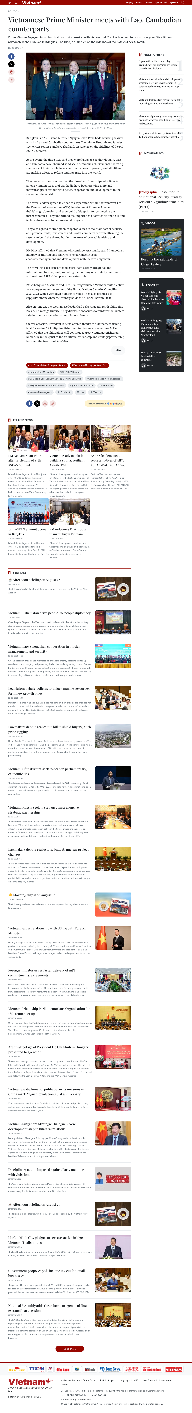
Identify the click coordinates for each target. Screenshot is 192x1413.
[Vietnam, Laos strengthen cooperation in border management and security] (113, 656)
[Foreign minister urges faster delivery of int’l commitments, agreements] (113, 980)
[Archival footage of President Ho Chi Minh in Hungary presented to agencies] (113, 1057)
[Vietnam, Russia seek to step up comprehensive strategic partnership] (113, 817)
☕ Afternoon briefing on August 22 (34, 579)
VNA (136, 1380)
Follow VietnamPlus (97, 403)
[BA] (174, 1369)
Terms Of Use (89, 1380)
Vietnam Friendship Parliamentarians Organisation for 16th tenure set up (49, 1011)
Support (111, 1380)
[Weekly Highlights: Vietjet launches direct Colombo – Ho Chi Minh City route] (174, 297)
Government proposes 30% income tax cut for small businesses (46, 1273)
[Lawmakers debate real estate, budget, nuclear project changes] (113, 859)
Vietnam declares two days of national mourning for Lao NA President (159, 101)
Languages (124, 1380)
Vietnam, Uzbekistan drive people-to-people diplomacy (49, 613)
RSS (102, 1380)
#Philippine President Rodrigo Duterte (46, 385)
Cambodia (65, 392)
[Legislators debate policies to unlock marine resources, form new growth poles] (113, 698)
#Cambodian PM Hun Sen (41, 371)
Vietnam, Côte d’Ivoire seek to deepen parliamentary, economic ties (47, 771)
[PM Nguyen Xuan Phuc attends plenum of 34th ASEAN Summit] (28, 438)
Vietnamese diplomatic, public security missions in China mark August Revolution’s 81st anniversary (46, 1091)
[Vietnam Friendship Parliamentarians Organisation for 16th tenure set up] (113, 1018)
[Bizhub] (90, 1369)
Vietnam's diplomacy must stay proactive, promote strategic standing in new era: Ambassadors (161, 120)
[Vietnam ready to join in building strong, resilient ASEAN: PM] (70, 438)
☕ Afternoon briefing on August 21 (34, 1204)
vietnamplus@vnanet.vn (79, 1399)
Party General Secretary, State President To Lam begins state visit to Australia (160, 135)
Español (158, 2)
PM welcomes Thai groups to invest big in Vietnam (68, 531)
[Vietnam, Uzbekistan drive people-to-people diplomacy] (113, 622)
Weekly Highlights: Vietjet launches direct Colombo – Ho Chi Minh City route (152, 297)
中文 (166, 3)
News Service (148, 1380)
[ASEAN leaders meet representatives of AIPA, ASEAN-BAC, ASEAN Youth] (111, 438)
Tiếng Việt (129, 2)
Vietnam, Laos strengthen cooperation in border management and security (44, 649)
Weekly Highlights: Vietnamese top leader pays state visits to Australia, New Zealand (151, 327)
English (139, 2)
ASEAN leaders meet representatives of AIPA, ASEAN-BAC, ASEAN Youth (110, 460)
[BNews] (77, 1369)
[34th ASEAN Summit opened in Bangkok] (28, 511)
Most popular (154, 55)
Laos (82, 392)
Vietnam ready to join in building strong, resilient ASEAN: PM (67, 460)
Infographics (154, 153)
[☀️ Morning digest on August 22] (113, 905)
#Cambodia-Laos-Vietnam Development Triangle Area (54, 378)
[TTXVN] (37, 1369)
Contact (64, 1383)
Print (11, 72)
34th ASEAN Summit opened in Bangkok (28, 531)
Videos (150, 223)
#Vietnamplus (106, 385)
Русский (174, 3)
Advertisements (166, 1380)
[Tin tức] (62, 1369)
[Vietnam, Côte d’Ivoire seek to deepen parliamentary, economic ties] (113, 778)
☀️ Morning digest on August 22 (32, 895)
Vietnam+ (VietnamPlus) (32, 2)
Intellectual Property (70, 1380)
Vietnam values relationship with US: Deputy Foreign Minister (47, 930)
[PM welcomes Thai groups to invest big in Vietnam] (70, 511)
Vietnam (97, 392)
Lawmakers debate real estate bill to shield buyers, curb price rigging (49, 729)
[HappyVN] (17, 1369)
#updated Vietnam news (82, 385)
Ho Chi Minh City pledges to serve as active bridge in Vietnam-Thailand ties (47, 1240)
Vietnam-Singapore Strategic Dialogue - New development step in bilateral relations (41, 1126)
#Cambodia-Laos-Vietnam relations (104, 378)
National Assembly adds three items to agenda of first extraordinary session (47, 1308)
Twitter (11, 64)
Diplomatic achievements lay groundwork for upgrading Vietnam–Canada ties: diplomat (159, 65)
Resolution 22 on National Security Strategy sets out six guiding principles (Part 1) (161, 199)
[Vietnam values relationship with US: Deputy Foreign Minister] (113, 938)
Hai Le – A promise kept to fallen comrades (151, 356)
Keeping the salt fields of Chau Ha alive (159, 261)
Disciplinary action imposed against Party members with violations (46, 1172)
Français (148, 2)
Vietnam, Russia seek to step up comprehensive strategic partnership (43, 809)
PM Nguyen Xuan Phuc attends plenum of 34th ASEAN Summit (24, 460)
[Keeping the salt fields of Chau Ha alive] (161, 242)
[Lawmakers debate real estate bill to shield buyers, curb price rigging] (113, 736)
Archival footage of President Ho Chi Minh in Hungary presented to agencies (48, 1049)
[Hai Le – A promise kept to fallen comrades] (174, 358)
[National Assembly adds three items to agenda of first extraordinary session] (113, 1315)
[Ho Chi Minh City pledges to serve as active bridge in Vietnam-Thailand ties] (113, 1247)
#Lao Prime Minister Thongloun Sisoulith (47, 365)
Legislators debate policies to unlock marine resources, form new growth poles (49, 691)
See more (19, 572)
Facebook (11, 56)
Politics (13, 11)
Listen (150, 308)
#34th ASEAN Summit (70, 371)
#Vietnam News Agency (40, 392)
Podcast (152, 285)
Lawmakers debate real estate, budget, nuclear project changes (48, 851)
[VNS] (110, 1369)
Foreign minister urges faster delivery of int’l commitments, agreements (41, 972)
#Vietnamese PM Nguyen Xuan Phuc (89, 365)
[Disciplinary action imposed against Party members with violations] (113, 1179)
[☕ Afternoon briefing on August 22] (113, 589)
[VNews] (50, 1369)
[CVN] (131, 1369)
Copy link (11, 80)
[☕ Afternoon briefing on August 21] (113, 1214)
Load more (70, 1348)
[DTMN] (152, 1369)
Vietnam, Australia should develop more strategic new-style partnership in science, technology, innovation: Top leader (160, 85)
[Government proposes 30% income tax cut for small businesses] (113, 1280)
